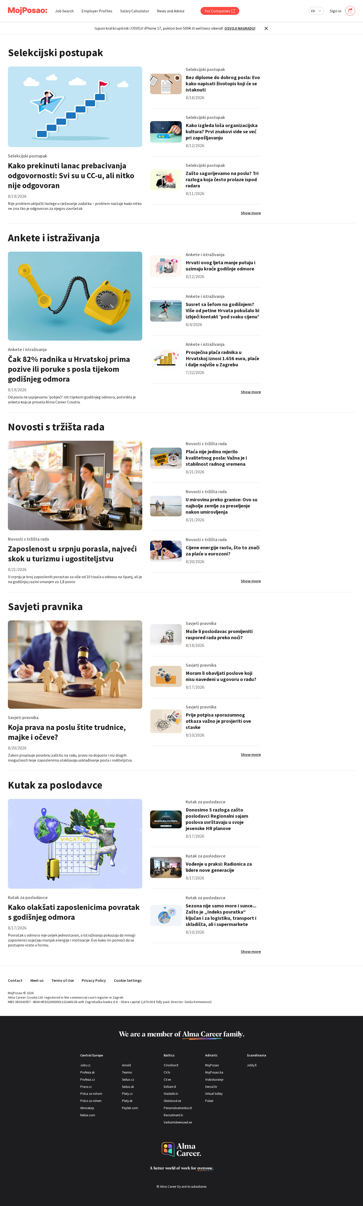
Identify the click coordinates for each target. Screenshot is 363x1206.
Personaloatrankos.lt (178, 1108)
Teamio (127, 1072)
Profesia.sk (87, 1072)
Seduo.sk (128, 1087)
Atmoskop (87, 1108)
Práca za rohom (91, 1094)
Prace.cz (86, 1087)
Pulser (209, 1101)
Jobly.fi (252, 1065)
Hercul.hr (211, 1087)
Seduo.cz (128, 1079)
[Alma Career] (181, 1150)
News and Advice (170, 10)
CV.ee (167, 1079)
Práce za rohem (90, 1101)
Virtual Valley (213, 1094)
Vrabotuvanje (214, 1079)
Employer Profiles (96, 10)
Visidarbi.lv (171, 1094)
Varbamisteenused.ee (178, 1122)
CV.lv (167, 1072)
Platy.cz (127, 1094)
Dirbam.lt (170, 1087)
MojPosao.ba (214, 1072)
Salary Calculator (134, 10)
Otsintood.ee (172, 1101)
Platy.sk (127, 1101)
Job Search (64, 10)
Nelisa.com (87, 1115)
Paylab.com (130, 1108)
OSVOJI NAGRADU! (239, 28)
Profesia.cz (87, 1079)
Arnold (126, 1065)
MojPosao (212, 1065)
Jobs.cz (85, 1065)
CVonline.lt (171, 1065)
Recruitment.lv (173, 1115)
